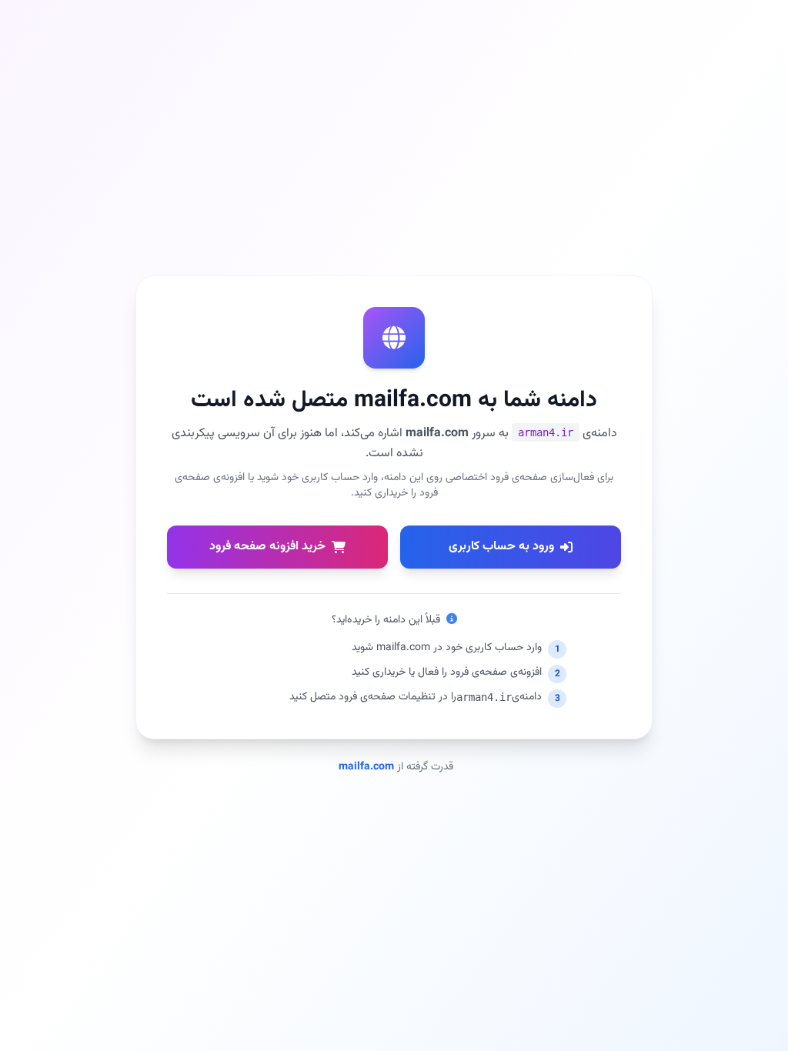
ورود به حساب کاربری (501, 546)
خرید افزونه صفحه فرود (267, 546)
